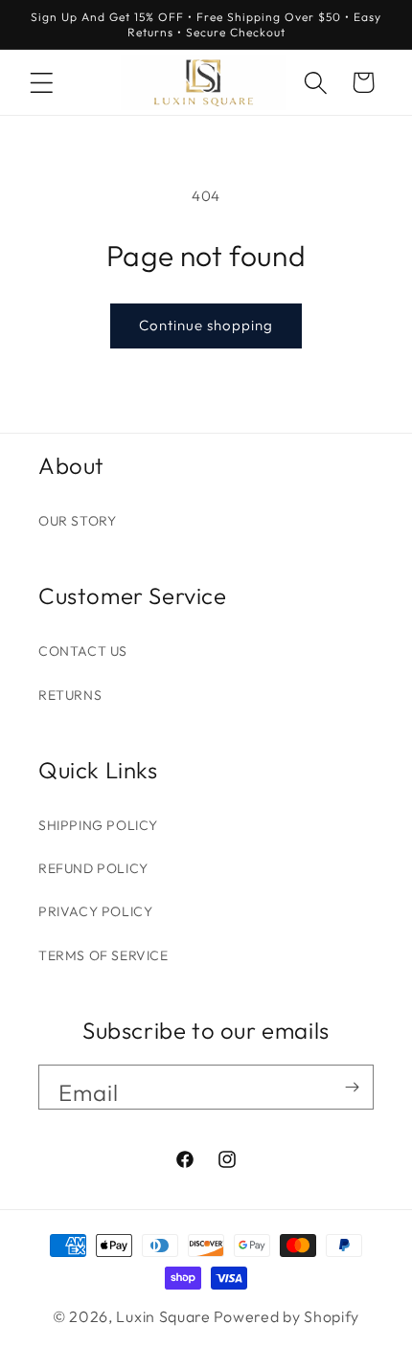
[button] (41, 82)
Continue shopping (206, 325)
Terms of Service (103, 955)
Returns (70, 695)
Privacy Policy (95, 911)
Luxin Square (163, 1316)
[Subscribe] (352, 1087)
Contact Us (82, 651)
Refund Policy (93, 868)
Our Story (77, 520)
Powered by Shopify (287, 1316)
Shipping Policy (98, 825)
